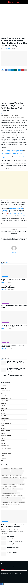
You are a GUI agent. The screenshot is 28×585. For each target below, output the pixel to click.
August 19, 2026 (10, 538)
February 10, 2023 (22, 215)
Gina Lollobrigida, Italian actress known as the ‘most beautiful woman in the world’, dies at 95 (13, 374)
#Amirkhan (4, 210)
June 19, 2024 (9, 348)
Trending (3, 458)
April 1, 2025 (10, 371)
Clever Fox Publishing (12, 566)
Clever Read (7, 48)
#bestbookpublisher (6, 468)
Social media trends (6, 448)
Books (6, 571)
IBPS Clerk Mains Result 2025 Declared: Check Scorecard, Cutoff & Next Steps (16, 369)
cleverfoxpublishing (6, 495)
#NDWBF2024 (14, 479)
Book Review (4, 400)
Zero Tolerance (10, 536)
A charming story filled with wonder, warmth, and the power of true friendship (13, 286)
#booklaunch (13, 470)
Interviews (3, 573)
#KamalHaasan (12, 208)
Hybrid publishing (5, 430)
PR (24, 571)
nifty (23, 497)
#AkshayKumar (21, 151)
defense (3, 413)
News (7, 573)
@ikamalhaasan (19, 150)
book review (22, 484)
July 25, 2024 (9, 328)
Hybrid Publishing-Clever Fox (7, 497)
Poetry (3, 438)
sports (3, 504)
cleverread (13, 495)
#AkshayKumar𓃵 (13, 151)
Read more (4, 533)
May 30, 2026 (9, 282)
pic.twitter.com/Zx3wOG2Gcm (15, 213)
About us (16, 573)
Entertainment (7, 35)
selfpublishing (22, 502)
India (16, 497)
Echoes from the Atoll (12, 552)
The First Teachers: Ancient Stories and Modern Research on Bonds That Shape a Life (13, 525)
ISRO (20, 497)
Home (2, 35)
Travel (2, 455)
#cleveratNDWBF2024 (14, 477)
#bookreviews (11, 475)
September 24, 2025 (11, 365)
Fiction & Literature (6, 423)
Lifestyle (3, 433)
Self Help (3, 443)
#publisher (21, 479)
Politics (3, 440)
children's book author (6, 488)
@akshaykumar (10, 150)
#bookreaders (21, 470)
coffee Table (4, 408)
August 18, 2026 (10, 544)
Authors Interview (6, 390)
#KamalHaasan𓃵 (6, 153)
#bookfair (20, 468)
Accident (3, 385)
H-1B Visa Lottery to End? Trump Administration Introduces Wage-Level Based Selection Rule (16, 363)
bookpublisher (4, 484)
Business (3, 405)
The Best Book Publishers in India (12, 504)
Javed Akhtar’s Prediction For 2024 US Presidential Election (14, 306)
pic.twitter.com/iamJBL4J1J (17, 153)
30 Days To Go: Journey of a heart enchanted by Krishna (15, 542)
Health (2, 428)
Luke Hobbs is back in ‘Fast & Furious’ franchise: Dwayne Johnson (13, 345)
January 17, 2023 (5, 377)
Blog (20, 573)
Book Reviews (5, 276)
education (3, 415)
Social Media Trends (18, 571)
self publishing (5, 445)
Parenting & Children (6, 435)
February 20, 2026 (10, 289)
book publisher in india (13, 484)
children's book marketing (17, 488)
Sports (3, 450)
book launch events (6, 398)
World (2, 460)
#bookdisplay (13, 468)
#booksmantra (18, 475)
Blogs (2, 393)
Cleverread (6, 566)
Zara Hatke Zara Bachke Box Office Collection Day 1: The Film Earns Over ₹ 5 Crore (14, 326)
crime (2, 410)
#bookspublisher (5, 477)
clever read (20, 495)
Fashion (3, 420)
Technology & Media (6, 453)
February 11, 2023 (15, 48)
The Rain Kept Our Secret (13, 547)
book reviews (4, 486)
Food (2, 425)
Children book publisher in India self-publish (10, 493)
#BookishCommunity (6, 470)
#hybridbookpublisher (6, 479)
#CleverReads (23, 477)
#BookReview (4, 475)
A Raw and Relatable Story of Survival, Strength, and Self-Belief (13, 280)
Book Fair (3, 395)
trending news (4, 506)
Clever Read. (14, 2)
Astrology (4, 388)
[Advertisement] (14, 19)
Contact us (12, 573)
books (10, 486)
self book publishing (6, 502)
